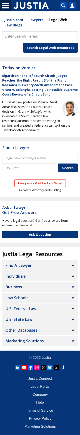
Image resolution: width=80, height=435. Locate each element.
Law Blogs (13, 25)
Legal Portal (40, 386)
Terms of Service (40, 410)
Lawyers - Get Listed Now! (40, 183)
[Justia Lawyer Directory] (62, 367)
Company (40, 394)
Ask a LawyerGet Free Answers (19, 210)
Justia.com (13, 19)
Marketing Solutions (24, 340)
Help (40, 402)
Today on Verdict (18, 67)
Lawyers (35, 19)
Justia (46, 357)
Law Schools (16, 297)
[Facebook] (30, 367)
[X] (56, 367)
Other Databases (21, 330)
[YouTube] (24, 367)
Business (13, 286)
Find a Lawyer (15, 147)
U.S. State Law (18, 319)
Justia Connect (40, 378)
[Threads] (43, 367)
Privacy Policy (40, 418)
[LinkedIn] (17, 367)
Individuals (15, 276)
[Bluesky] (49, 367)
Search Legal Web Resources (50, 47)
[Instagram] (37, 367)
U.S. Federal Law (20, 308)
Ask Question (40, 234)
